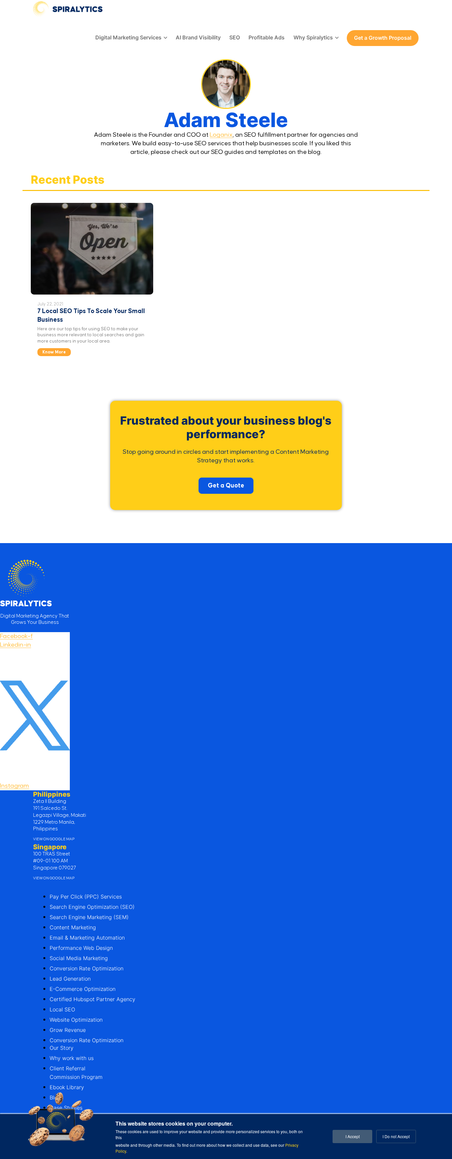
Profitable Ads (267, 37)
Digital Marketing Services (128, 37)
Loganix (221, 135)
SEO (234, 37)
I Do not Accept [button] (396, 1136)
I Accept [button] (352, 1136)
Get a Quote (226, 486)
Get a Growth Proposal (382, 37)
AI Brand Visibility (198, 37)
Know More (54, 352)
